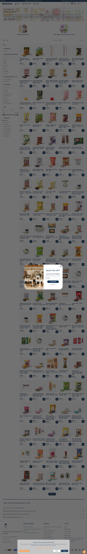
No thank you (53, 284)
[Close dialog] (60, 266)
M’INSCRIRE (53, 281)
